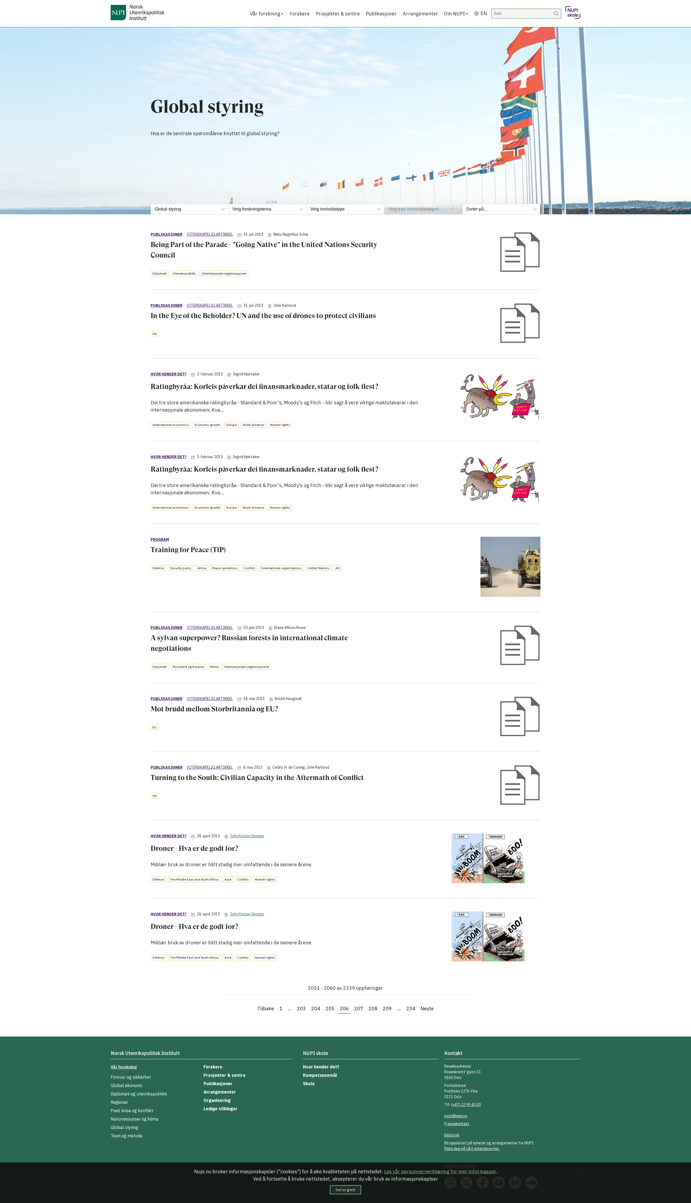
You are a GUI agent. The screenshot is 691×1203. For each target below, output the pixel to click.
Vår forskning (265, 14)
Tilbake (265, 1008)
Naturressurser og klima (134, 1119)
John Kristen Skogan (247, 836)
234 (410, 1008)
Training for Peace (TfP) (188, 550)
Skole (309, 1083)
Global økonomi (126, 1085)
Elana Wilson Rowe (290, 627)
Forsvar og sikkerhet (131, 1077)
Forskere (299, 14)
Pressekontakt (457, 1123)
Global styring (124, 1127)
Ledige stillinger (221, 1108)
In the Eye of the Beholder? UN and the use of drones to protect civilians (263, 316)
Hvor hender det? (321, 1066)
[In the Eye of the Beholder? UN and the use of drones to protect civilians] (520, 324)
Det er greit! (345, 1189)
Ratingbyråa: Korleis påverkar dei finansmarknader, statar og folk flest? (264, 386)
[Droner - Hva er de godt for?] (496, 859)
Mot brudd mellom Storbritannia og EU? (214, 709)
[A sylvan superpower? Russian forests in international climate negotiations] (520, 646)
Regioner (119, 1102)
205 (330, 1008)
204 (315, 1008)
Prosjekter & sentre (338, 14)
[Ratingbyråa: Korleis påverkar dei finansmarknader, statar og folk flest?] (498, 397)
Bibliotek (451, 1135)
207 (358, 1008)
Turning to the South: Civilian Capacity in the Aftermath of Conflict (257, 778)
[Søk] (556, 13)
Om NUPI (454, 14)
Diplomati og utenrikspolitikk (139, 1094)
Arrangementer (420, 14)
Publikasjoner (381, 14)
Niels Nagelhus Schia (290, 234)
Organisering (217, 1100)
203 (301, 1008)
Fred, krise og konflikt (132, 1110)
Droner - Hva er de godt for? (194, 848)
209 (387, 1008)
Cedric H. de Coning (289, 767)
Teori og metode (127, 1135)
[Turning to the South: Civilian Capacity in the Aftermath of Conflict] (520, 786)
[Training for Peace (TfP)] (510, 568)
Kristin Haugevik (288, 698)
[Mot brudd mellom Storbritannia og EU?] (520, 717)
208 (372, 1008)
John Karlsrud (284, 305)
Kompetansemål (320, 1075)
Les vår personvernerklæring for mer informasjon (440, 1171)
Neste (427, 1008)
